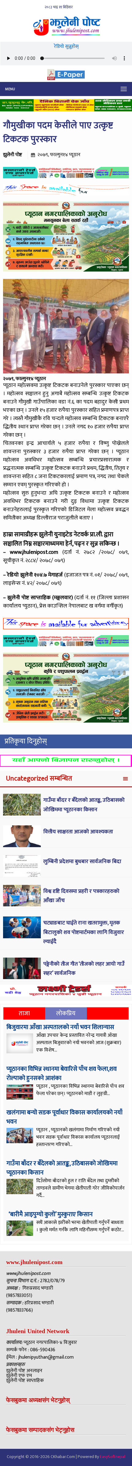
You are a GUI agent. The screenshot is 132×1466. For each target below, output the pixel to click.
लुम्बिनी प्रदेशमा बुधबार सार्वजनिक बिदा (82, 861)
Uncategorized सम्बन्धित (39, 778)
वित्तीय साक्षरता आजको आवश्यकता (78, 831)
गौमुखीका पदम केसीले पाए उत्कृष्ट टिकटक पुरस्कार (58, 132)
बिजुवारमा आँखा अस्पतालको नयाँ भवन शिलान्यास (60, 1027)
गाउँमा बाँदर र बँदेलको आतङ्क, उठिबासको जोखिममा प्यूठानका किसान (84, 805)
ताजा (24, 1013)
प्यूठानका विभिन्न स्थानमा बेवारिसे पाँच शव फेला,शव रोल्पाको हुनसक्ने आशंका (61, 1073)
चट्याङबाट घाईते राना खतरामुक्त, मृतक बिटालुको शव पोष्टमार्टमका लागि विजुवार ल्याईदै (83, 932)
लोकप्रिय (66, 1013)
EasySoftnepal (112, 1456)
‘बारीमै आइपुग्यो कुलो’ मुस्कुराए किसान (50, 1214)
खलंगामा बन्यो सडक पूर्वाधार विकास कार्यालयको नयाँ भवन (64, 1117)
